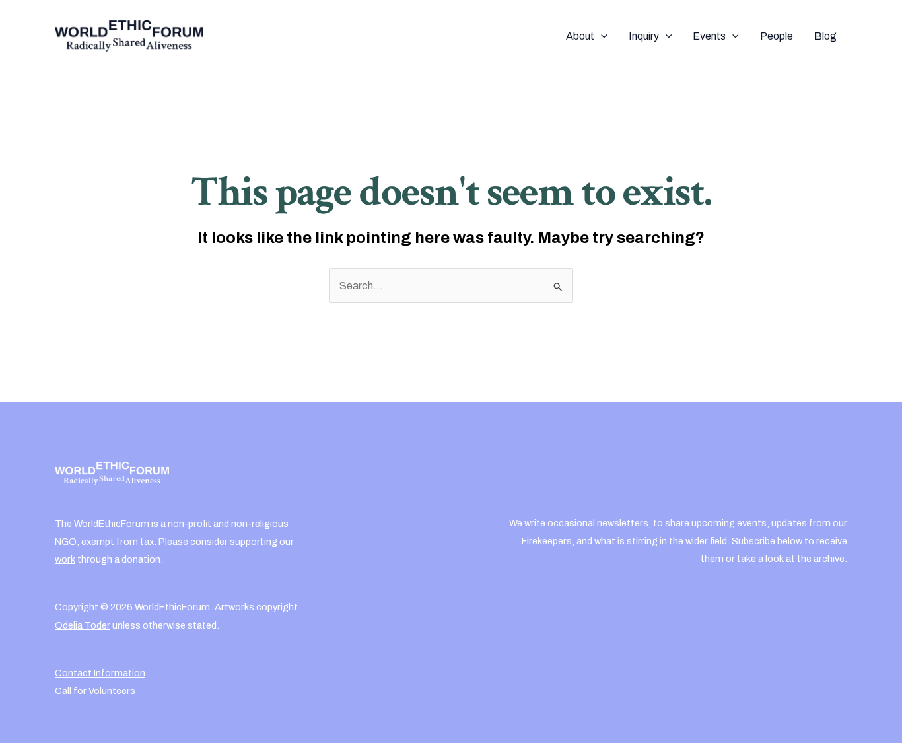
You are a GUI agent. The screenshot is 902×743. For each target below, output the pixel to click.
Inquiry (644, 36)
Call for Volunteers (95, 691)
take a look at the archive (791, 558)
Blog (825, 36)
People (776, 36)
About (580, 36)
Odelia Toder (82, 625)
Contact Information (100, 673)
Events (709, 36)
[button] (600, 36)
